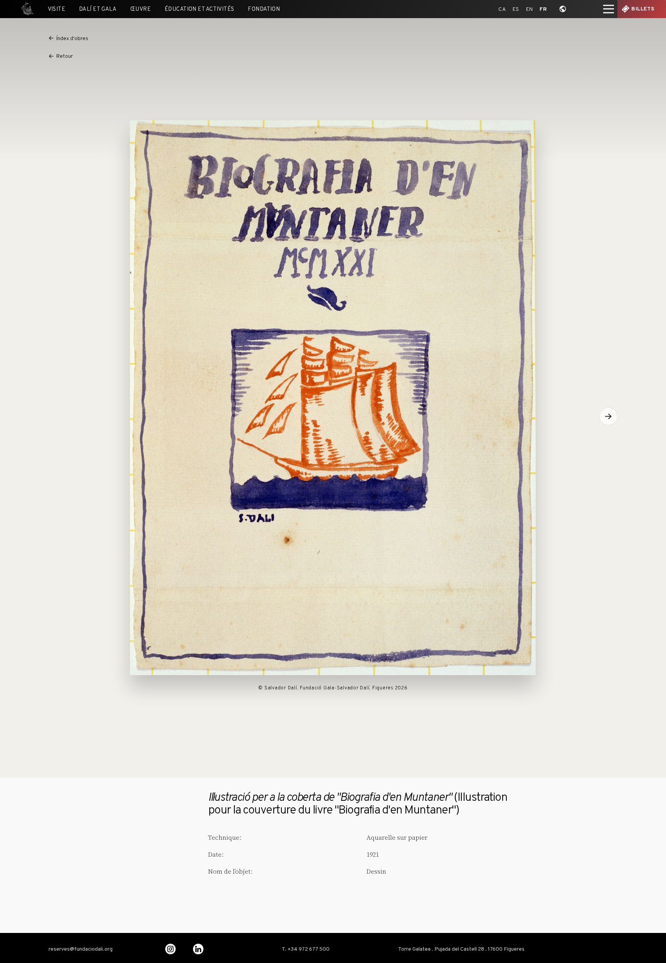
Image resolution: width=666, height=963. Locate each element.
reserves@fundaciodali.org (81, 949)
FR (543, 9)
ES (516, 9)
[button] (608, 416)
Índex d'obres (72, 38)
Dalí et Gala (97, 9)
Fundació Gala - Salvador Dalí (25, 9)
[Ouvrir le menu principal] (608, 9)
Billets (642, 9)
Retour (64, 56)
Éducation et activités (199, 9)
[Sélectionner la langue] (563, 9)
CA (502, 9)
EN (529, 9)
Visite (57, 9)
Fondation (264, 9)
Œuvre (140, 9)
